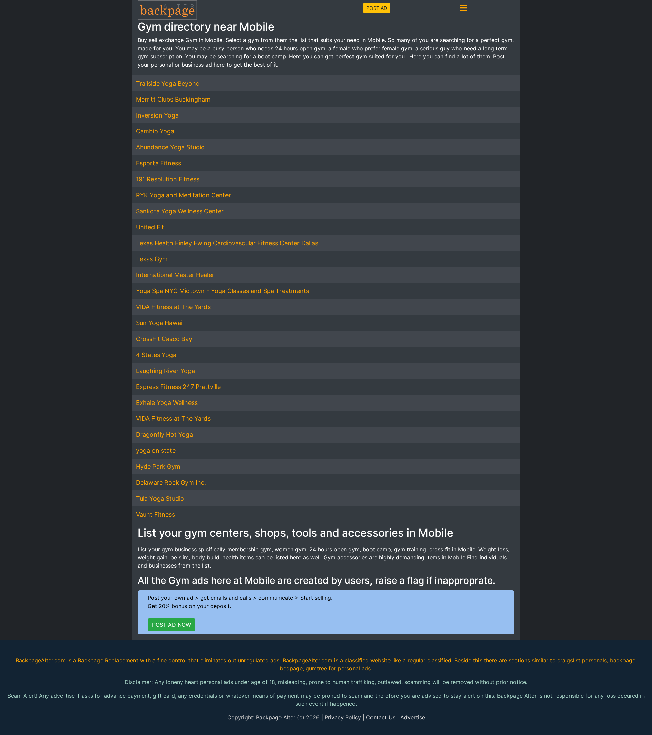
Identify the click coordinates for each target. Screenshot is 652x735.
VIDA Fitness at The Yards (173, 306)
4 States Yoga (156, 354)
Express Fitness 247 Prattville (178, 386)
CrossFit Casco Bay (164, 338)
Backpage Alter (275, 717)
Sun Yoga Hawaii (160, 322)
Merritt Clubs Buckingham (173, 99)
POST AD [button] (376, 8)
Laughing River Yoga (165, 370)
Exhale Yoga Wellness (167, 402)
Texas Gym (152, 259)
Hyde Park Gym (158, 466)
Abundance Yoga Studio (170, 147)
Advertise (412, 717)
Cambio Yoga (155, 131)
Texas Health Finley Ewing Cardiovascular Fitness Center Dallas (227, 243)
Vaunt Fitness (155, 514)
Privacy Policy (343, 717)
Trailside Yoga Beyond (168, 83)
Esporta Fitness (158, 163)
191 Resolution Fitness (167, 179)
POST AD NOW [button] (171, 624)
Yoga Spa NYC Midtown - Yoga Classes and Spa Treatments (222, 290)
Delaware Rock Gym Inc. (171, 482)
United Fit (150, 227)
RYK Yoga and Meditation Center (183, 195)
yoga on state (156, 450)
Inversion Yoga (157, 115)
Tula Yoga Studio (160, 498)
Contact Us (380, 717)
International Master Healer (175, 275)
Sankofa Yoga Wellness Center (180, 211)
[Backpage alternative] (167, 9)
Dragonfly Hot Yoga (164, 434)
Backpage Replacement (108, 660)
